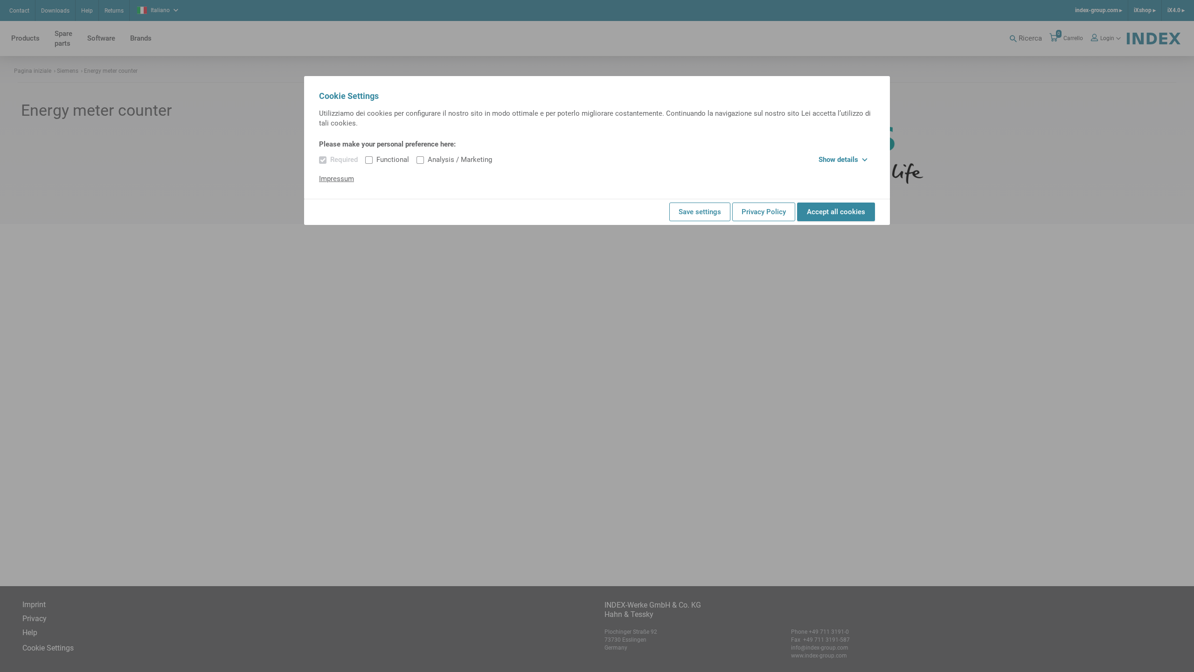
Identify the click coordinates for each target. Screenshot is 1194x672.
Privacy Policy (764, 212)
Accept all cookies (836, 212)
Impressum (336, 179)
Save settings (700, 212)
